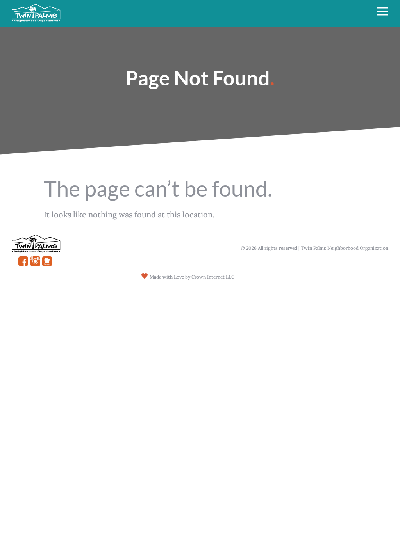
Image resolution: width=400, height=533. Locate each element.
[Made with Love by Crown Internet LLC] (144, 276)
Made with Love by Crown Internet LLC (192, 277)
